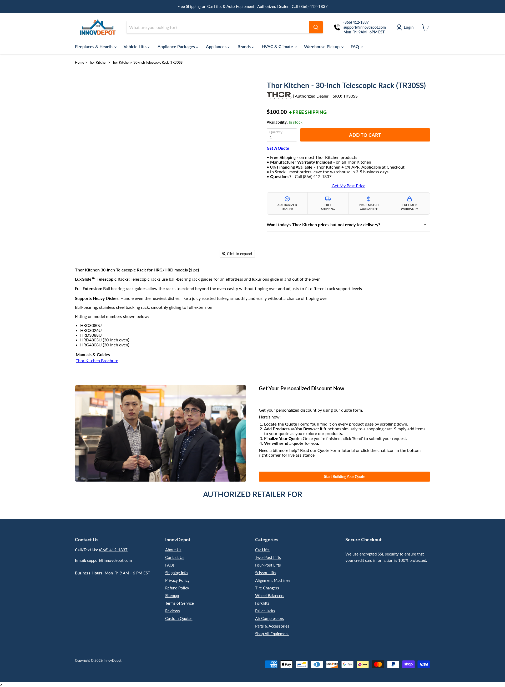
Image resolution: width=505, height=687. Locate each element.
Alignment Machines (272, 580)
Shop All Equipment (272, 633)
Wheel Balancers (269, 595)
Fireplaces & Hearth (94, 46)
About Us (173, 549)
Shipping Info (176, 572)
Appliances (217, 46)
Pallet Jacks (265, 610)
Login (408, 27)
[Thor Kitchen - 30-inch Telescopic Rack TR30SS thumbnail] (88, 275)
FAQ (355, 46)
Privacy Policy (177, 580)
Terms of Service (179, 603)
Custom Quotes (179, 618)
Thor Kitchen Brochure (97, 360)
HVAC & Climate (278, 46)
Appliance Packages (177, 46)
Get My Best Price (348, 185)
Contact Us (174, 557)
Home (79, 62)
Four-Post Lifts (268, 565)
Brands (245, 46)
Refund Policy (177, 587)
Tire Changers (267, 587)
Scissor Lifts (265, 572)
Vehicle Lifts (136, 46)
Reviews (172, 610)
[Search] (316, 27)
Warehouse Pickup (322, 46)
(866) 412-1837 (113, 549)
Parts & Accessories (272, 626)
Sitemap (172, 595)
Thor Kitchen (97, 62)
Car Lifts (262, 549)
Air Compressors (269, 618)
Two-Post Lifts (268, 557)
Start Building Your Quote (344, 476)
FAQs (170, 565)
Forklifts (262, 603)
